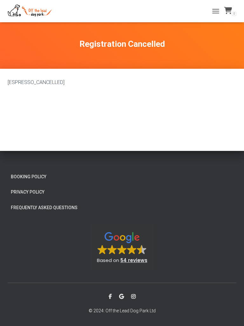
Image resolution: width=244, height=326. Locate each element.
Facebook (110, 296)
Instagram (133, 296)
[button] (122, 247)
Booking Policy (28, 176)
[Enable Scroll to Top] (231, 313)
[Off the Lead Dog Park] (33, 11)
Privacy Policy (27, 192)
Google (121, 296)
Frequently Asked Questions (44, 207)
